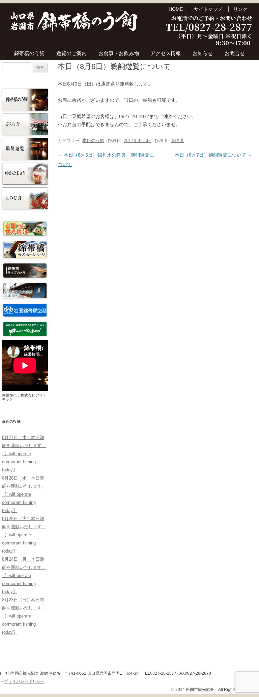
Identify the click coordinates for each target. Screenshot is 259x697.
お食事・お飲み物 (118, 53)
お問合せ (235, 53)
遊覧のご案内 (71, 53)
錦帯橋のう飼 (29, 53)
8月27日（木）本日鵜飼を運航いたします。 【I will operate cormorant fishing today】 (24, 453)
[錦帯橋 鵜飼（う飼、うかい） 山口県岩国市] (74, 23)
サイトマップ (208, 9)
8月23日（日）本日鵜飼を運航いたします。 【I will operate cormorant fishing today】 (24, 616)
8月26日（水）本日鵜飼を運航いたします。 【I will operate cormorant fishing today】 (24, 494)
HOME (176, 9)
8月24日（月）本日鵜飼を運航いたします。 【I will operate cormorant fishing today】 (24, 575)
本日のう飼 (93, 140)
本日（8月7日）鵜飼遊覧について (213, 155)
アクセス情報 (165, 53)
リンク (240, 9)
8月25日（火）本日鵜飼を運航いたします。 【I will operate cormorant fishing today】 (24, 535)
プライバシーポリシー (24, 681)
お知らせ (203, 53)
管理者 (177, 140)
